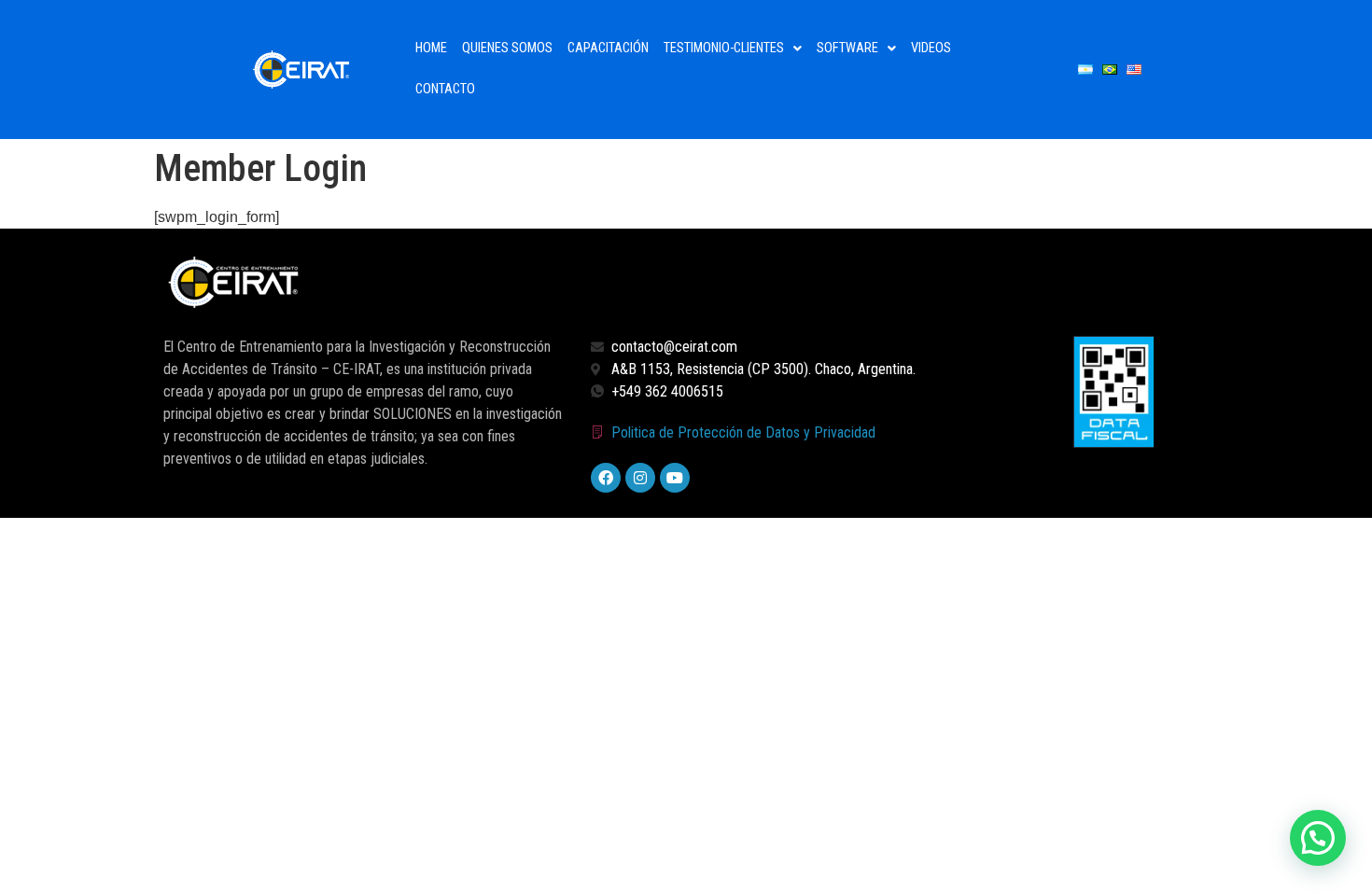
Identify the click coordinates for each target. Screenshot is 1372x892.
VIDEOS (931, 48)
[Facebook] (606, 478)
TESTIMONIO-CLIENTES (724, 48)
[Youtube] (675, 478)
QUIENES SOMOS (507, 48)
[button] (732, 48)
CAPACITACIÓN (608, 48)
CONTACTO (445, 89)
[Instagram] (640, 478)
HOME (431, 48)
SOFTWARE (847, 48)
